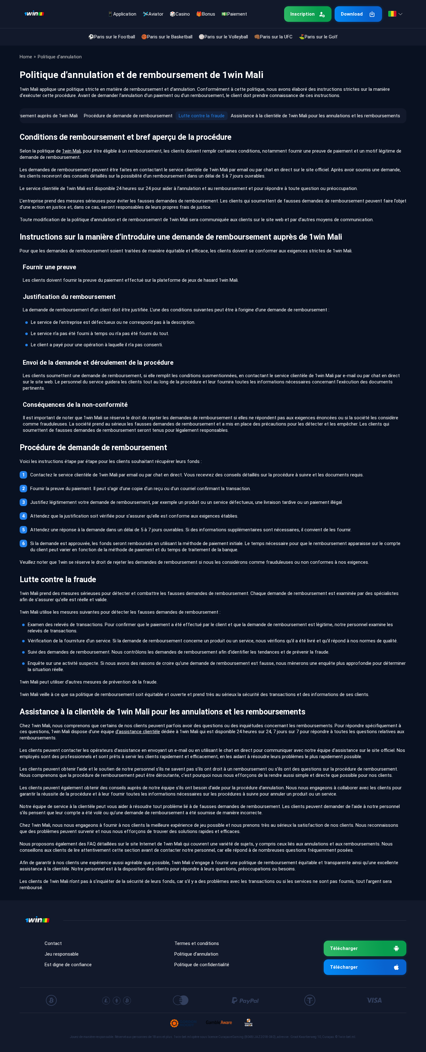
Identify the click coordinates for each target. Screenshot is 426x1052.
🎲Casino (180, 14)
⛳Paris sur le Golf (318, 37)
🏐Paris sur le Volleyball (223, 37)
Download (352, 14)
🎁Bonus (205, 14)
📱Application (121, 14)
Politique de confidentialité (201, 964)
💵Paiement (234, 14)
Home (26, 57)
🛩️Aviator (153, 14)
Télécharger (344, 948)
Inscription (302, 14)
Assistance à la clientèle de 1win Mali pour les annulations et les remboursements (315, 116)
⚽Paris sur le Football (111, 37)
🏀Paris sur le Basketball (166, 37)
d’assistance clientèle (137, 731)
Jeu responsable (62, 954)
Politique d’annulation (196, 954)
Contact (53, 943)
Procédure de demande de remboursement (128, 116)
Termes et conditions (196, 943)
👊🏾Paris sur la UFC (273, 37)
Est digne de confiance (68, 964)
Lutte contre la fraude (202, 116)
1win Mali (71, 151)
